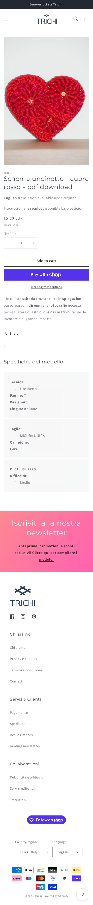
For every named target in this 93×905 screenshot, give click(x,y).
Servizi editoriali (23, 788)
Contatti (16, 681)
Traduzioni (18, 800)
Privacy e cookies (23, 658)
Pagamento (19, 712)
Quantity (10, 233)
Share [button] (14, 333)
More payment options (46, 287)
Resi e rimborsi (22, 735)
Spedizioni (18, 723)
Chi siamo (18, 647)
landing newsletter (25, 746)
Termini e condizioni (26, 670)
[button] (6, 18)
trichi (38, 896)
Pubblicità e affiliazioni (28, 777)
